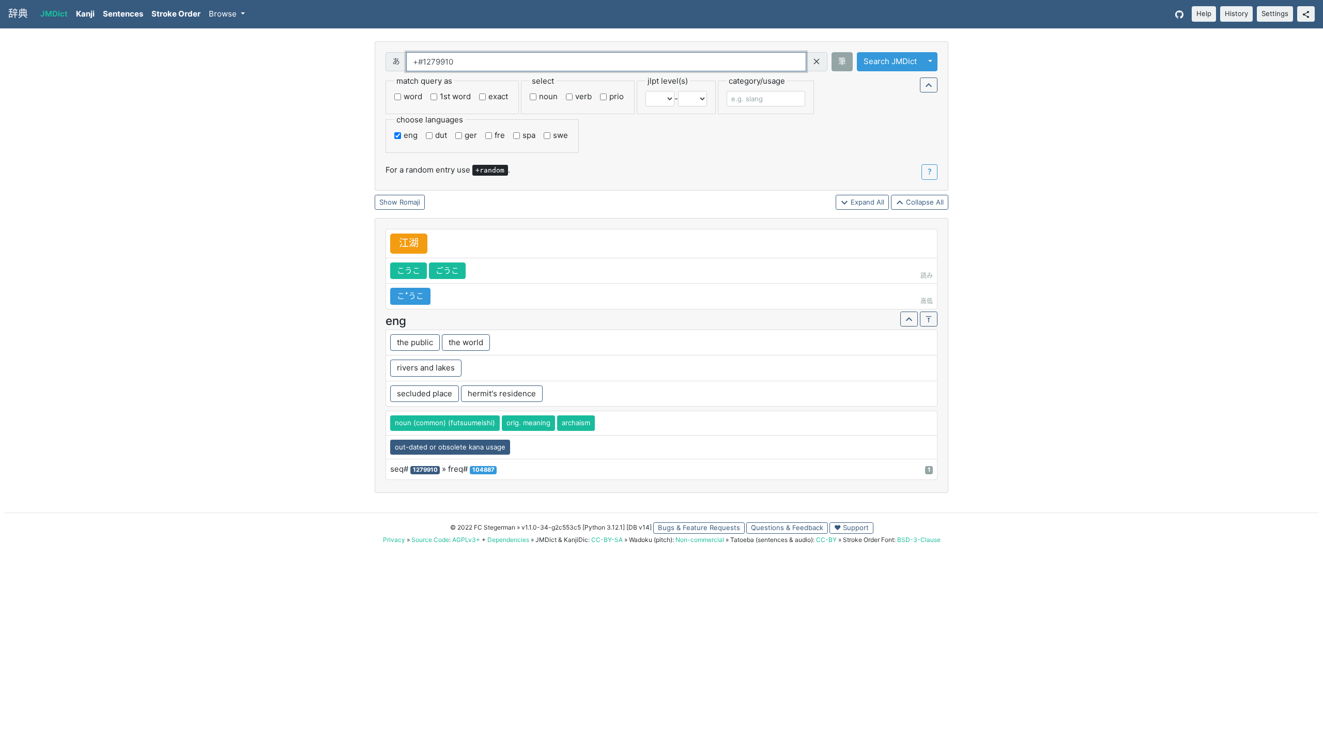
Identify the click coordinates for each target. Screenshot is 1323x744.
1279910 (425, 469)
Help (1203, 13)
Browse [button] (224, 14)
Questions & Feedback (787, 527)
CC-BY (826, 540)
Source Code (430, 540)
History (1236, 13)
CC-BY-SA (607, 540)
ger (471, 135)
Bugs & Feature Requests (699, 527)
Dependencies (508, 540)
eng (411, 135)
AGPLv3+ (466, 540)
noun (548, 96)
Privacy (394, 540)
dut (441, 135)
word (413, 96)
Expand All (866, 202)
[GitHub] (1179, 14)
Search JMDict (890, 61)
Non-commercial (699, 540)
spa (528, 135)
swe (560, 135)
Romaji (409, 202)
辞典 (18, 14)
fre (500, 135)
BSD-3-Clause (919, 540)
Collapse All (924, 202)
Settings (1275, 13)
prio (616, 96)
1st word (455, 96)
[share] (1306, 14)
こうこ (408, 270)
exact (498, 96)
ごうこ (447, 270)
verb (583, 96)
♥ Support (851, 527)
